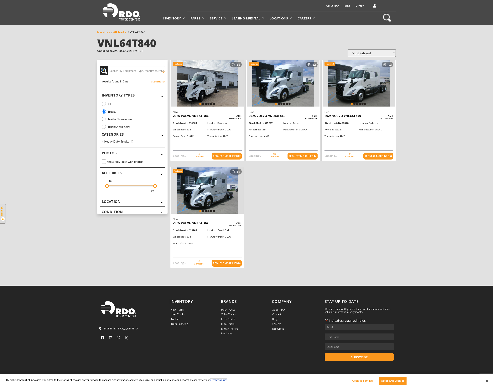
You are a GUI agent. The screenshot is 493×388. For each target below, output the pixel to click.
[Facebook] (102, 337)
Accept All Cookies (392, 380)
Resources (278, 328)
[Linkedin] (110, 337)
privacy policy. (218, 379)
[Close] (487, 381)
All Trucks (119, 32)
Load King (226, 333)
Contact (360, 5)
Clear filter (158, 82)
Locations (279, 18)
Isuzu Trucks (228, 319)
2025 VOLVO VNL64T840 (191, 116)
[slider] (107, 186)
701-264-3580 (386, 118)
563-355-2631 (235, 118)
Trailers (175, 319)
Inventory (172, 18)
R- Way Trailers (229, 328)
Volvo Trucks (228, 314)
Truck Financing (179, 324)
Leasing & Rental (246, 18)
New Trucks (177, 309)
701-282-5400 (310, 118)
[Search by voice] (163, 72)
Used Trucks (177, 314)
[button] (374, 6)
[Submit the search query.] (104, 70)
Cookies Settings (363, 380)
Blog (347, 5)
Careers (304, 18)
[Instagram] (118, 337)
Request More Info (225, 156)
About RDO (332, 5)
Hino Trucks (227, 324)
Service (216, 18)
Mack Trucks (228, 309)
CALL (239, 116)
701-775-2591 (235, 225)
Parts (195, 18)
